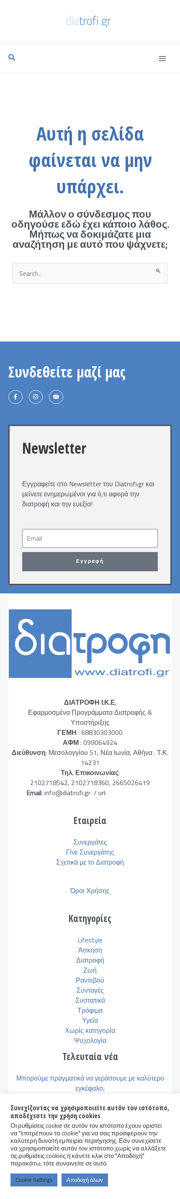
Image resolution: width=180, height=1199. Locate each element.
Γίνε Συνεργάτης (90, 852)
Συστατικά (90, 1000)
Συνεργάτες (90, 842)
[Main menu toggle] (162, 58)
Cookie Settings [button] (33, 1180)
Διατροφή (90, 960)
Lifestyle (90, 940)
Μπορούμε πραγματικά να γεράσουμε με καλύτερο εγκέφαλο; (90, 1083)
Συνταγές (90, 990)
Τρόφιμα (90, 1010)
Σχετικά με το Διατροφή (90, 862)
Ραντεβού (90, 980)
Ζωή (90, 970)
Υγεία (90, 1020)
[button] (12, 58)
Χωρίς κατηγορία (90, 1030)
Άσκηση (90, 950)
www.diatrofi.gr (130, 792)
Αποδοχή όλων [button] (85, 1180)
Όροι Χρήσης (90, 890)
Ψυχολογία (90, 1040)
